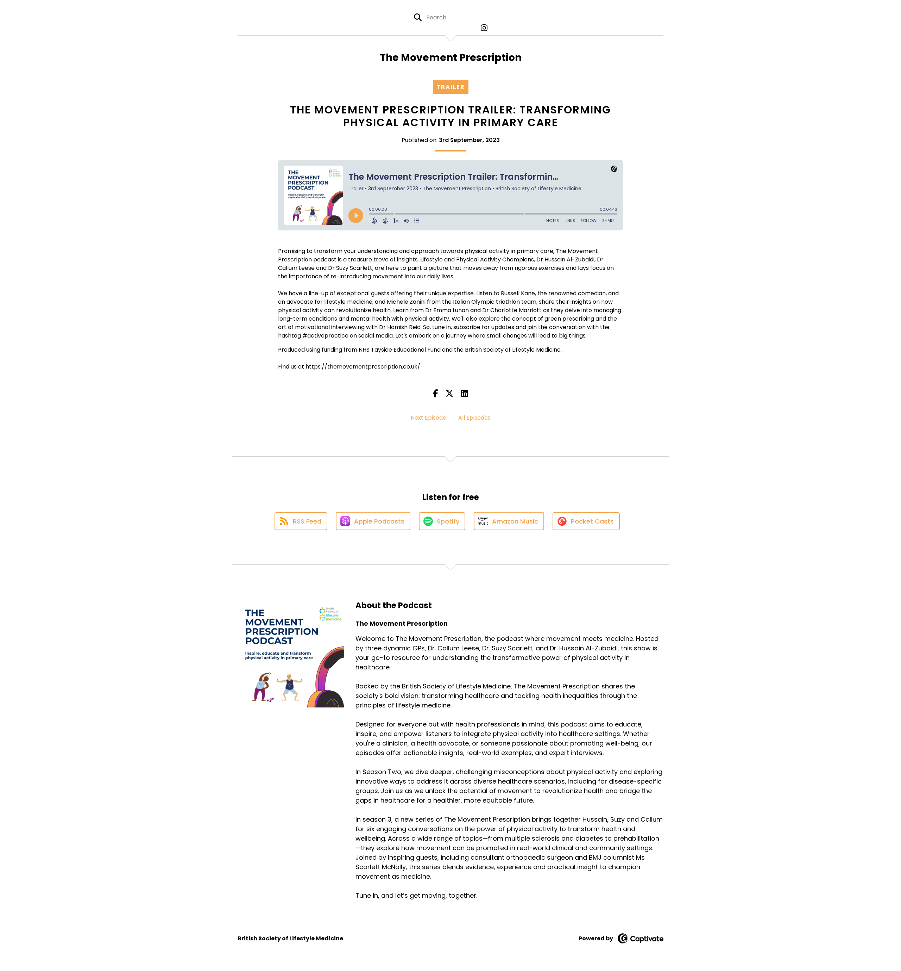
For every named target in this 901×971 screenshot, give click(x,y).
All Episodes (474, 418)
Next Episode (428, 418)
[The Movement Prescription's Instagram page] (482, 28)
